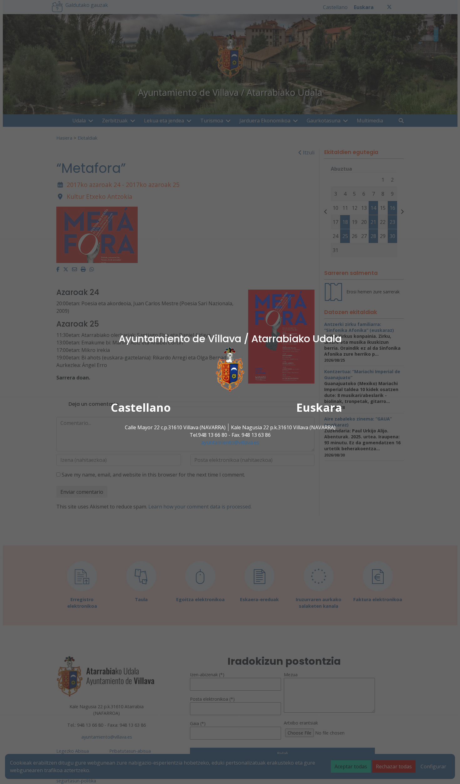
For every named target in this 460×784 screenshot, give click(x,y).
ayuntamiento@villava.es (230, 442)
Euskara (319, 407)
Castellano (141, 407)
